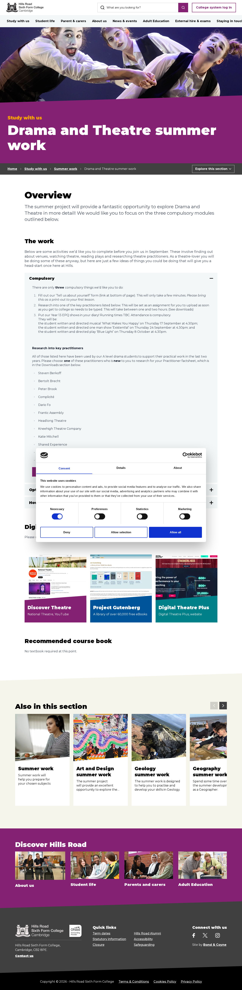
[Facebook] (193, 935)
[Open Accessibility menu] (234, 982)
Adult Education (156, 21)
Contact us (24, 956)
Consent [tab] (64, 468)
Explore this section (211, 169)
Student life (45, 21)
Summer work (65, 169)
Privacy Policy (191, 981)
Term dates (101, 933)
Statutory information (109, 939)
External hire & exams (193, 21)
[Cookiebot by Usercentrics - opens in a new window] (185, 455)
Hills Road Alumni (147, 933)
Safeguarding (144, 945)
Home (12, 169)
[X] (205, 935)
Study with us (18, 21)
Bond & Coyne (214, 945)
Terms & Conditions (134, 981)
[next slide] (223, 705)
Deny (66, 532)
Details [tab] (121, 467)
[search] (183, 7)
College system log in (214, 7)
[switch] (99, 516)
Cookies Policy (165, 981)
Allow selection (121, 532)
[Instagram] (217, 935)
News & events (125, 21)
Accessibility (143, 939)
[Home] (24, 7)
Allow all (175, 532)
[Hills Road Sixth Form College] (39, 931)
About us (99, 21)
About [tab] (178, 467)
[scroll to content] (223, 982)
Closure (98, 945)
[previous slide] (214, 705)
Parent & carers (73, 21)
